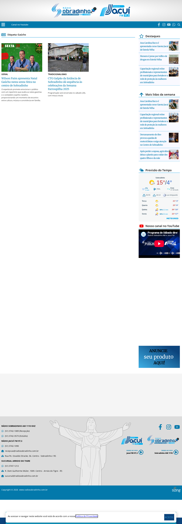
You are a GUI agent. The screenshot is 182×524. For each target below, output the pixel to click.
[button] (3, 24)
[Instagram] (164, 24)
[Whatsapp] (174, 24)
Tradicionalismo (57, 74)
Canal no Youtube (19, 24)
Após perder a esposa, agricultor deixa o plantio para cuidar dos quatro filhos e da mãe (154, 154)
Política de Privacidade (87, 516)
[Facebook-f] (159, 24)
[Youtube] (169, 24)
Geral (4, 74)
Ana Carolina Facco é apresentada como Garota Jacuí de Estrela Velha (154, 46)
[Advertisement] (159, 302)
